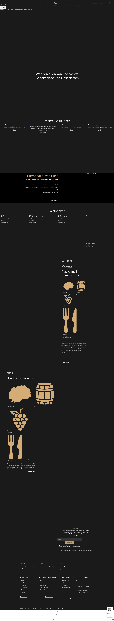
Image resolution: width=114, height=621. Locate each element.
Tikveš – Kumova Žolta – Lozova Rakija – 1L (14, 127)
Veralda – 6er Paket (33, 218)
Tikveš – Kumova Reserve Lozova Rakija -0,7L (71, 127)
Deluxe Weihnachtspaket (6, 218)
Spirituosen (11, 129)
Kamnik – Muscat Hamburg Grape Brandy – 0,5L (42, 128)
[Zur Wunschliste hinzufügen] (26, 216)
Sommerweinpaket (90, 243)
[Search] (1, 3)
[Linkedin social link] (112, 1)
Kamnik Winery (40, 130)
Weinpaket (3, 220)
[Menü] (112, 608)
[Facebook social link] (109, 1)
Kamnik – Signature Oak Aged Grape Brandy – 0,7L (100, 127)
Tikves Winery (17, 129)
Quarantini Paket (62, 218)
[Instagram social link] (110, 1)
